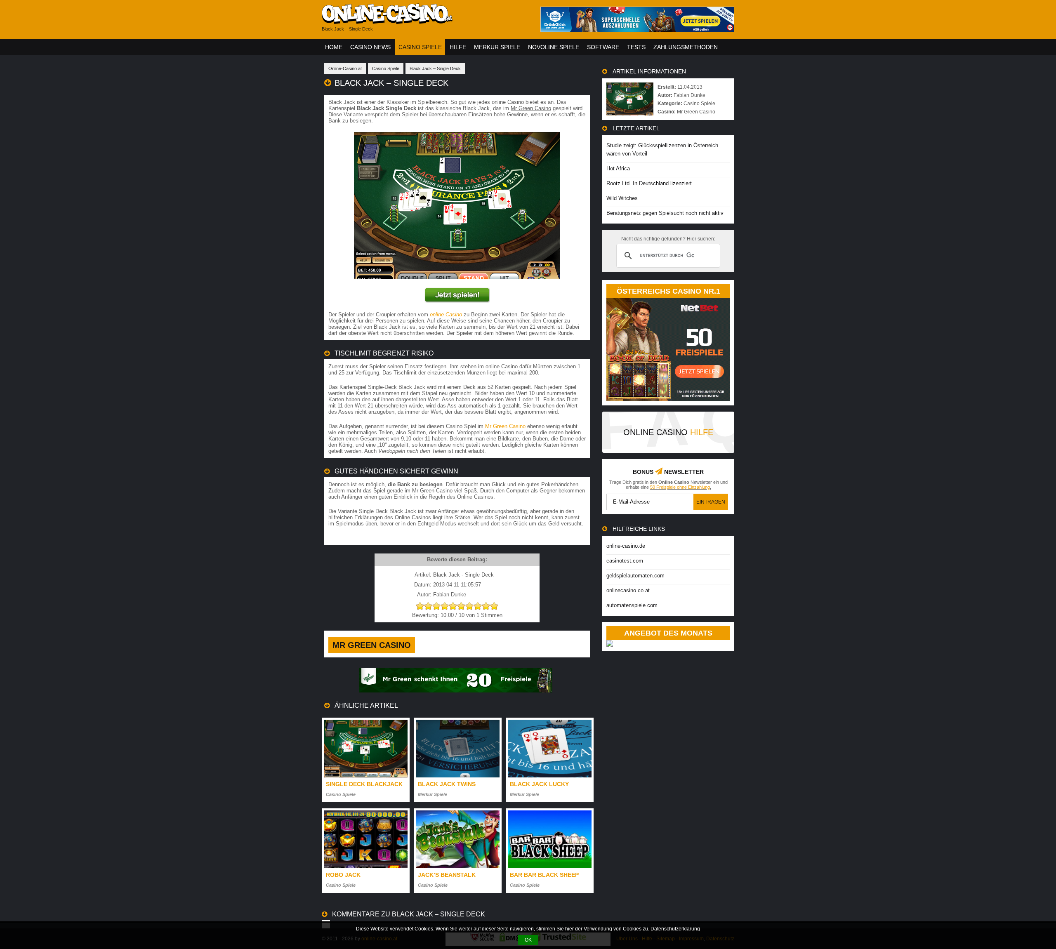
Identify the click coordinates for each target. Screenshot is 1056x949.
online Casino (446, 314)
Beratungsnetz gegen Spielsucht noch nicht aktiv (665, 213)
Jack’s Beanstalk (447, 874)
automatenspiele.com (632, 605)
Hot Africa (618, 168)
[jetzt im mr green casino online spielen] (457, 301)
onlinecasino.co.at (628, 590)
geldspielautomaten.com (635, 575)
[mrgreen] (455, 691)
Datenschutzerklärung (675, 929)
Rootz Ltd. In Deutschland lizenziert (649, 183)
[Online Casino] (425, 20)
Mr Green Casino (505, 426)
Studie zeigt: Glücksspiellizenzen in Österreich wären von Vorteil (662, 149)
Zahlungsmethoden (685, 47)
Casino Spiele (420, 47)
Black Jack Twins (447, 784)
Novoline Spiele (553, 47)
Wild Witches (622, 198)
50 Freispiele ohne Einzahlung (680, 487)
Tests (636, 47)
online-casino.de (625, 546)
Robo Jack (343, 874)
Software (603, 47)
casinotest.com (624, 561)
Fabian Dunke (689, 95)
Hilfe (458, 47)
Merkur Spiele (497, 47)
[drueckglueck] (637, 30)
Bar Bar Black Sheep (544, 874)
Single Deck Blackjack (364, 784)
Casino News (370, 47)
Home (333, 47)
